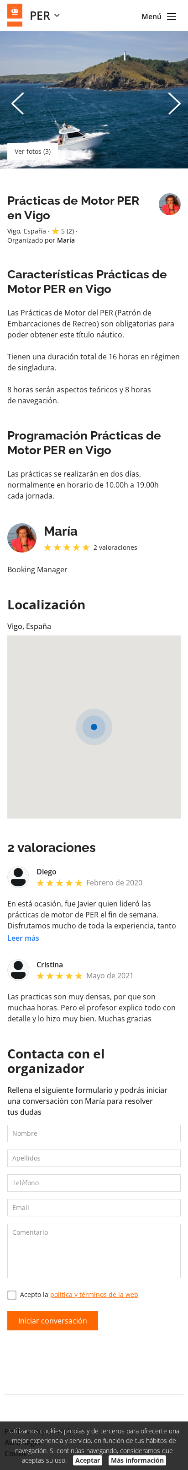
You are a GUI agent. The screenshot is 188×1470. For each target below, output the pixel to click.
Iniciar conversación (52, 1321)
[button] (94, 727)
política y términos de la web (94, 1294)
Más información (137, 1460)
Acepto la (79, 1294)
